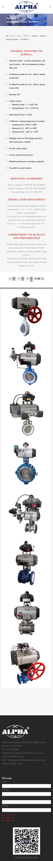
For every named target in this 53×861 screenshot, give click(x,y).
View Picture (26, 319)
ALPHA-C (25, 39)
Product (35, 36)
